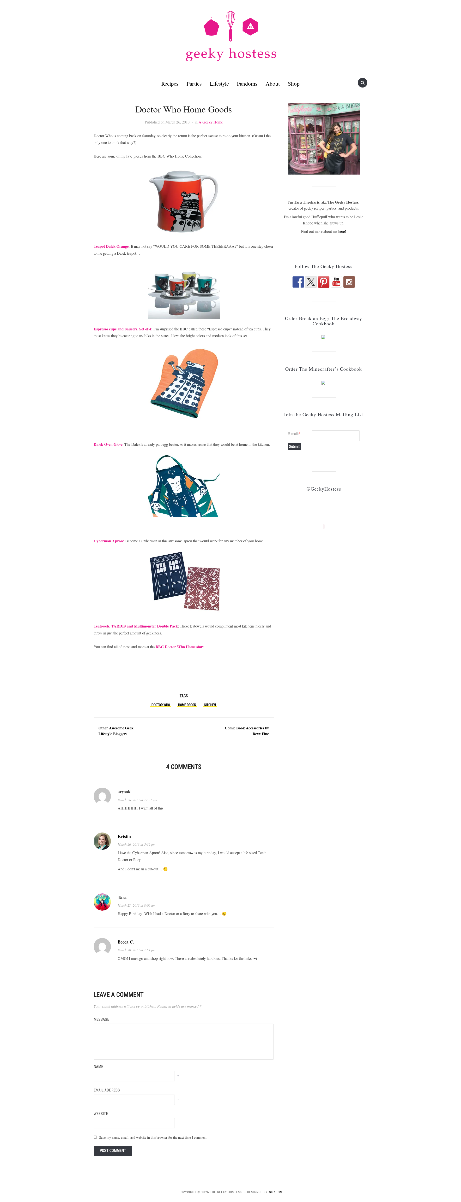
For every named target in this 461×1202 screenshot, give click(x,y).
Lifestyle (219, 83)
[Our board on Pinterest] (323, 282)
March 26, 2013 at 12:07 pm (137, 799)
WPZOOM (275, 1192)
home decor (187, 705)
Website (101, 1113)
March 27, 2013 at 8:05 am (136, 905)
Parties (194, 83)
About (273, 83)
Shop (294, 83)
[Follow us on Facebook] (298, 282)
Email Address (107, 1090)
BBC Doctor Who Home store (180, 646)
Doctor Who (161, 705)
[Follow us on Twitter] (311, 282)
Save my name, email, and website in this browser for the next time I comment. (153, 1137)
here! (342, 231)
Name (98, 1066)
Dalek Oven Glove (108, 444)
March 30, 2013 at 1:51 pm (136, 950)
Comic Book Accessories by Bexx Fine (247, 730)
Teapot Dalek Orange (111, 246)
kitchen (210, 705)
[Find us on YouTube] (336, 282)
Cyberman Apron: (109, 541)
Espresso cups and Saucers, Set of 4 (122, 329)
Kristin (124, 836)
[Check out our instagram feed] (349, 282)
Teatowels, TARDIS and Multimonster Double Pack (136, 626)
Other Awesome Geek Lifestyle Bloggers (115, 730)
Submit (294, 446)
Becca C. (126, 942)
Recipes (169, 83)
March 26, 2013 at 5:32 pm (136, 844)
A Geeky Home (211, 121)
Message (101, 1019)
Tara (122, 897)
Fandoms (247, 83)
